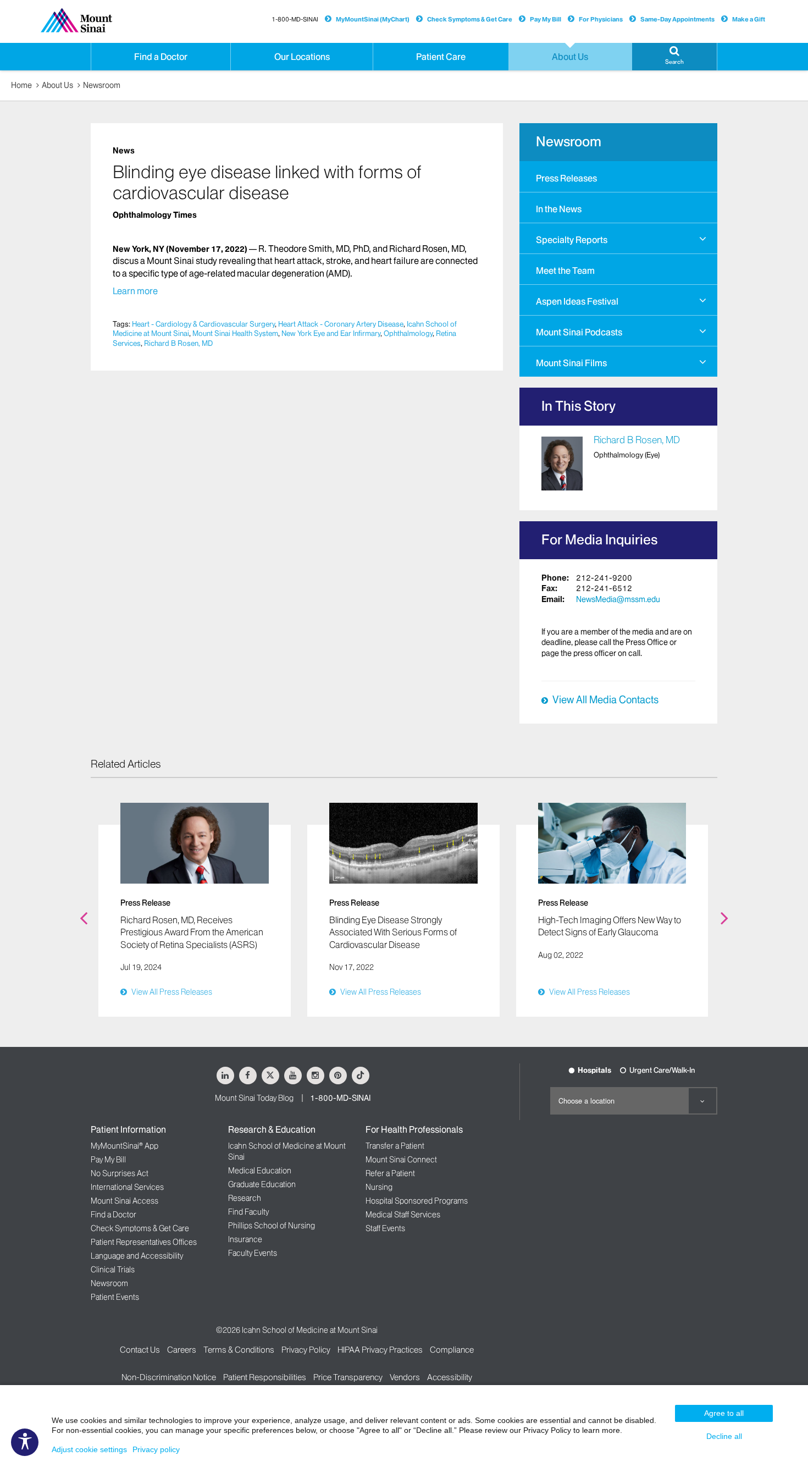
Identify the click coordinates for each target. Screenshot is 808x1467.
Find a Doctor (113, 1215)
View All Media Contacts (605, 700)
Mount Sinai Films (571, 362)
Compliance (452, 1349)
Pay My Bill (545, 19)
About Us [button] (570, 56)
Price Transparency (348, 1377)
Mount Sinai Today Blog (254, 1098)
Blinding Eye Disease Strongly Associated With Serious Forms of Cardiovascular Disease (393, 932)
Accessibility (449, 1377)
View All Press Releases (171, 992)
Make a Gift (748, 19)
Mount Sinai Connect (401, 1160)
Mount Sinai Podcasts (579, 332)
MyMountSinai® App (124, 1146)
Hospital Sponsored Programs (417, 1201)
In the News (559, 208)
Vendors (405, 1377)
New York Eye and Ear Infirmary (330, 333)
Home (21, 85)
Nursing (379, 1187)
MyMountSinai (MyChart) (372, 19)
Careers (181, 1349)
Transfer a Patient (395, 1146)
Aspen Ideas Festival (577, 301)
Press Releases (566, 178)
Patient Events (115, 1297)
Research (244, 1198)
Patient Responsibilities (264, 1377)
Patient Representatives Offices (144, 1242)
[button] (674, 56)
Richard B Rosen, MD (178, 343)
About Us (57, 85)
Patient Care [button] (441, 56)
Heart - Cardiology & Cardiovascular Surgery (203, 323)
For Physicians (601, 19)
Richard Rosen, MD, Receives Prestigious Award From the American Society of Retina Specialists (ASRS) (191, 932)
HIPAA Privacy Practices (380, 1349)
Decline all (724, 1436)
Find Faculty (248, 1212)
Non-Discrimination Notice (168, 1377)
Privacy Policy (305, 1349)
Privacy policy (156, 1449)
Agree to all (724, 1413)
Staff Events (385, 1228)
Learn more (135, 290)
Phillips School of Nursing (271, 1226)
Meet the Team (565, 270)
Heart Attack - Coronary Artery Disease (340, 323)
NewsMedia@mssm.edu (618, 599)
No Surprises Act (119, 1173)
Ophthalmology (408, 333)
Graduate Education (262, 1184)
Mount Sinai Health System (235, 333)
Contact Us (140, 1349)
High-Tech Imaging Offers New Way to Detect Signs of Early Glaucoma (609, 925)
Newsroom (101, 85)
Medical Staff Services (403, 1215)
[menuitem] (618, 176)
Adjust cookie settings (89, 1449)
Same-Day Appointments (677, 19)
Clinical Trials (113, 1270)
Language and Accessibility (137, 1256)
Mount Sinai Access (124, 1201)
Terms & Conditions (238, 1349)
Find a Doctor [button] (160, 56)
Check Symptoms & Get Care (469, 19)
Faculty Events (252, 1253)
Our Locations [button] (302, 56)
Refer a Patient (390, 1173)
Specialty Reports (571, 239)
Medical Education (259, 1171)
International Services (127, 1187)
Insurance (245, 1239)
